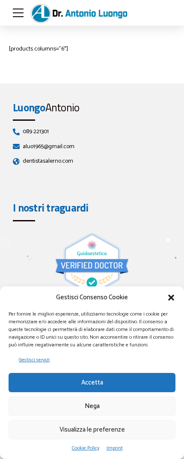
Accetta (92, 382)
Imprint (115, 448)
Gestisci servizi (34, 360)
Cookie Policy (85, 448)
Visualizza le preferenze (92, 429)
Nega (92, 406)
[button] (171, 297)
